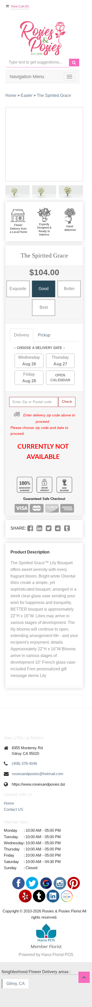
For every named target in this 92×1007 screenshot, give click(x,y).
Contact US (13, 809)
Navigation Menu (27, 76)
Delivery (21, 335)
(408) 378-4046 (24, 763)
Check (67, 401)
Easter (26, 95)
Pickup (44, 335)
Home (10, 95)
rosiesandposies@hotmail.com (37, 774)
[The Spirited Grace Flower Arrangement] (17, 191)
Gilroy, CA (15, 983)
